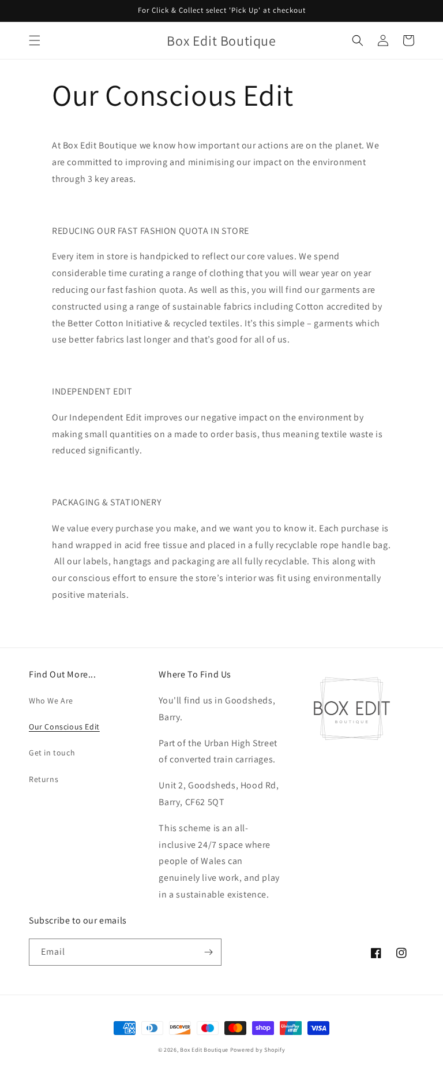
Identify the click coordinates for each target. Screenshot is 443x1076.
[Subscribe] (208, 952)
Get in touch (52, 752)
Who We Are (51, 700)
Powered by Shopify (258, 1049)
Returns (43, 779)
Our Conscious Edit (64, 726)
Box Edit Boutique (204, 1049)
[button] (34, 40)
